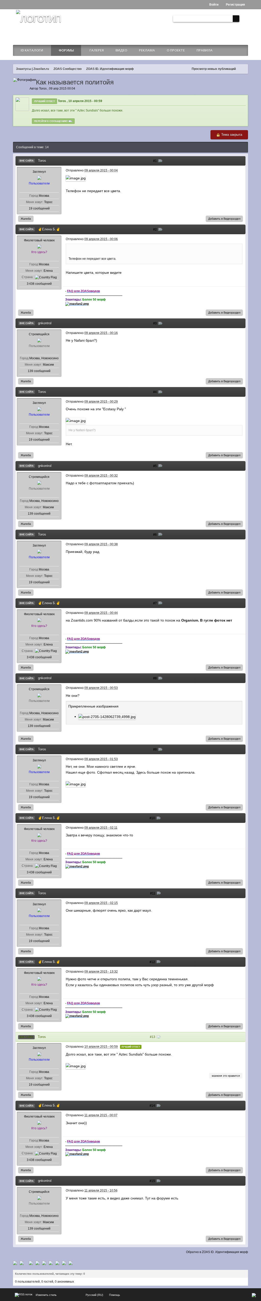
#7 (155, 603)
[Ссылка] (77, 303)
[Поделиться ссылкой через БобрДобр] (51, 1263)
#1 (155, 161)
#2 (155, 229)
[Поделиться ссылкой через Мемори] (44, 1263)
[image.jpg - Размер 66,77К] (76, 1066)
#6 (155, 534)
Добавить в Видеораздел (224, 218)
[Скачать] (71, 1263)
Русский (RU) (94, 1294)
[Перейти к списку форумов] (38, 24)
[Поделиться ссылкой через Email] (57, 1263)
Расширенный (243, 18)
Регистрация (235, 4)
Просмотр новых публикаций (214, 68)
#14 (153, 1105)
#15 (153, 1181)
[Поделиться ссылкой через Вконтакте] (37, 1263)
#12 (153, 962)
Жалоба (26, 218)
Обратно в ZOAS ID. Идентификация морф (217, 1252)
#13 (153, 1037)
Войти (213, 4)
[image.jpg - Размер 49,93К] (76, 178)
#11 (153, 893)
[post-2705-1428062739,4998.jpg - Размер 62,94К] (107, 717)
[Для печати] (64, 1263)
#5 (155, 466)
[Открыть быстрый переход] (243, 69)
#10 (153, 818)
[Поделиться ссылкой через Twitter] (15, 1263)
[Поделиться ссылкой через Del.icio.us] (31, 1263)
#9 (155, 749)
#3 (155, 323)
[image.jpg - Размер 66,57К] (76, 784)
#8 (155, 678)
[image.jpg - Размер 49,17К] (76, 421)
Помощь (114, 1294)
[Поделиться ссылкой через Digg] (22, 1263)
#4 (155, 392)
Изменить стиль (46, 1294)
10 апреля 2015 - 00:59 (85, 101)
